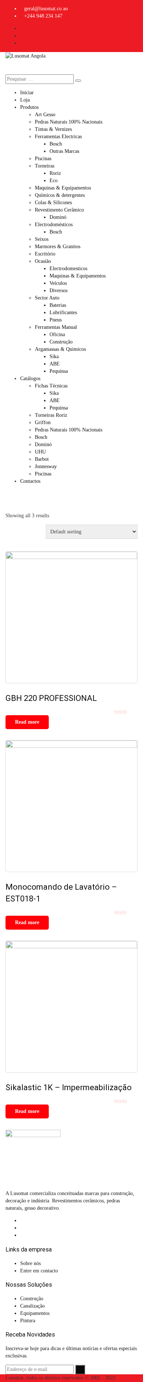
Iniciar (27, 92)
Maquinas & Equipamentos (63, 188)
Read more (27, 722)
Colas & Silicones (53, 202)
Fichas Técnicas (51, 386)
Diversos (58, 290)
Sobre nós (30, 1263)
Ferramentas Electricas (58, 136)
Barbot (42, 459)
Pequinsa (59, 371)
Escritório (45, 254)
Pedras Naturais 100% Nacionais (68, 122)
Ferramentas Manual (56, 327)
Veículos (58, 283)
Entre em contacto (39, 1270)
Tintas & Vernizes (53, 129)
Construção (61, 342)
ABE (55, 364)
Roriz (55, 173)
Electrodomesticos (68, 268)
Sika (54, 356)
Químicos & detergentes (60, 195)
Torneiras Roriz (51, 415)
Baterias (58, 305)
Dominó (58, 217)
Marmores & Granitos (57, 246)
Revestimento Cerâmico (59, 210)
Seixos (41, 239)
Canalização (32, 1306)
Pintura (27, 1320)
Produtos (29, 107)
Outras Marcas (64, 151)
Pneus (56, 320)
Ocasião (43, 261)
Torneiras (44, 166)
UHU (40, 452)
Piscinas (43, 158)
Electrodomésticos (54, 224)
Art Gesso (45, 114)
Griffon (43, 422)
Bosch (56, 144)
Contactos (30, 481)
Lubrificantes (63, 312)
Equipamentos (35, 1313)
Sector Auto (47, 298)
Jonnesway (46, 466)
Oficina (57, 334)
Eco (54, 180)
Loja (25, 100)
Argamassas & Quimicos (60, 349)
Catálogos (30, 378)
